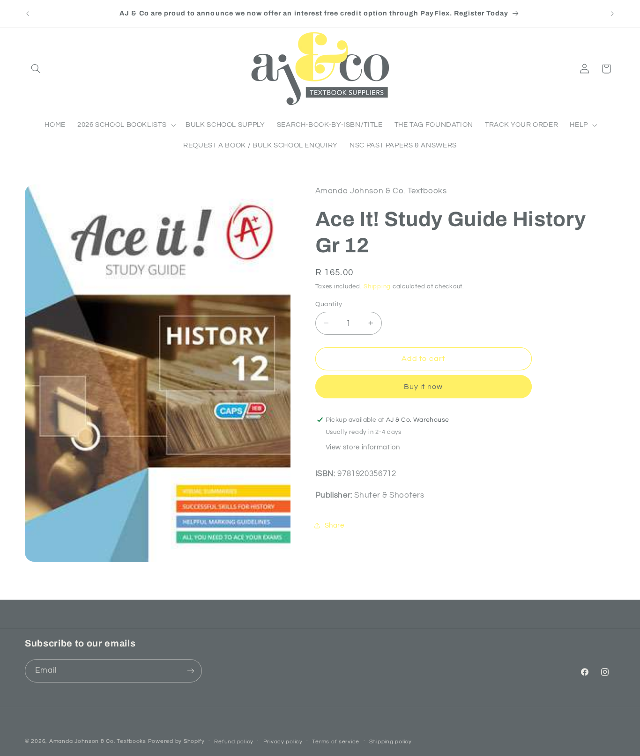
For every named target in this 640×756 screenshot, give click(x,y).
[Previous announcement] (27, 13)
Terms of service (335, 741)
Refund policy (233, 741)
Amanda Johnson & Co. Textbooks (97, 741)
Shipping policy (390, 741)
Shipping (377, 286)
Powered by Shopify (176, 741)
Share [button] (334, 524)
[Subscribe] (190, 670)
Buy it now (423, 386)
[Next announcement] (612, 13)
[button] (35, 69)
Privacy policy (283, 741)
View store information (363, 446)
